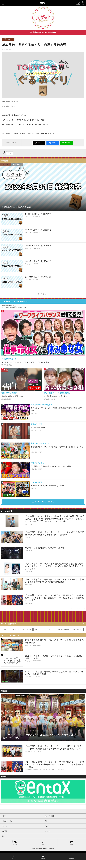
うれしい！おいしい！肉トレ (44, 629)
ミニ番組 (4, 831)
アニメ (47, 826)
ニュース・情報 (49, 816)
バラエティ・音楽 (7, 821)
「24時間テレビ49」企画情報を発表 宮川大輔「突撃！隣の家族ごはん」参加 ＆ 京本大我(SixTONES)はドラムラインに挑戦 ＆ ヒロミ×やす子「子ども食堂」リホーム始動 (54, 518)
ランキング (15, 629)
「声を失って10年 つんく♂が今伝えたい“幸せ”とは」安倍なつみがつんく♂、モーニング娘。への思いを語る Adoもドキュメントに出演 (54, 566)
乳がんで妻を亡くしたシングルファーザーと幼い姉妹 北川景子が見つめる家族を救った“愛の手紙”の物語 (54, 580)
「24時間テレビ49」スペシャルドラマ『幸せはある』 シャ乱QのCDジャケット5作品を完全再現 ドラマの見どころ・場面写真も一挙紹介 (54, 597)
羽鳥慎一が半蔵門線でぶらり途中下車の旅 (45, 548)
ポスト (40, 142)
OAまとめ (6, 629)
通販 (3, 836)
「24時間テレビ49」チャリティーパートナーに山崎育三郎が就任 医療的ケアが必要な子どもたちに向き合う (54, 533)
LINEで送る (66, 142)
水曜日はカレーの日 (62, 629)
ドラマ (4, 816)
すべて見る (42, 294)
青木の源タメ (27, 629)
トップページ (14, 844)
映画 (46, 821)
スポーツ (4, 826)
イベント (47, 831)
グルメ (10, 153)
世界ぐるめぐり (8, 39)
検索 (43, 844)
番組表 (71, 844)
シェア (54, 142)
